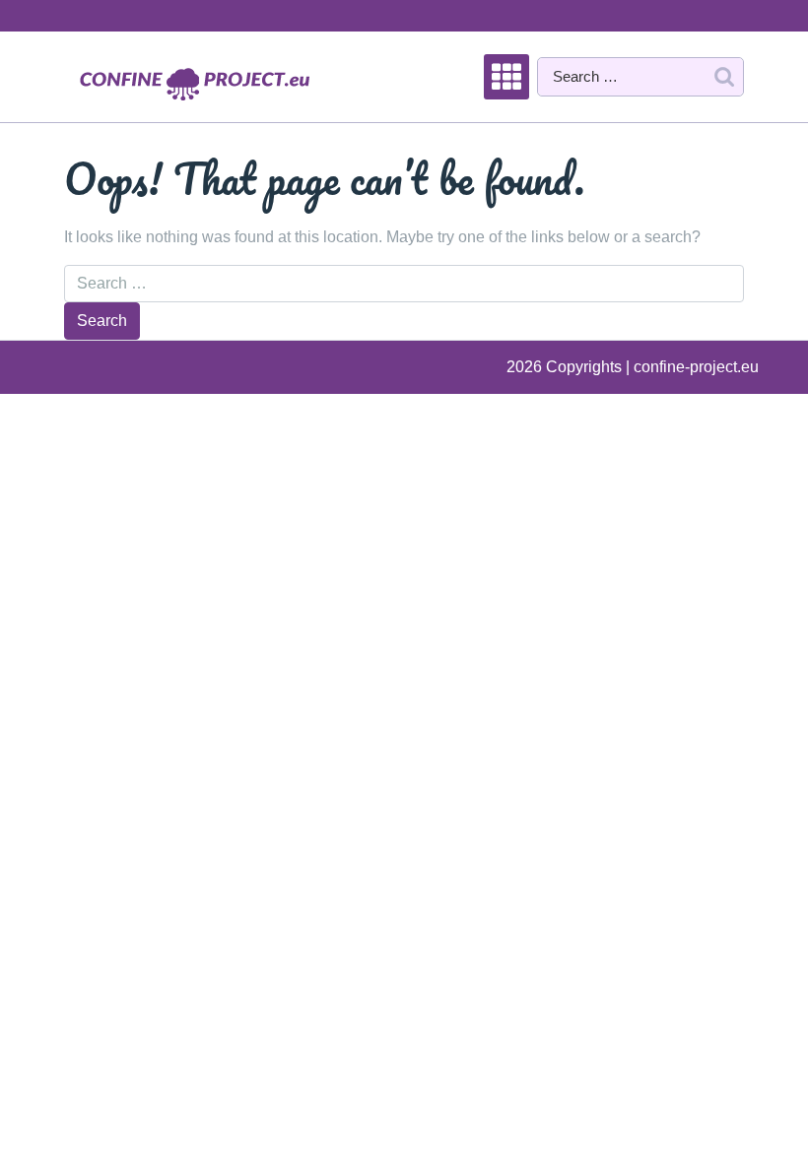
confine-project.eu (696, 366)
